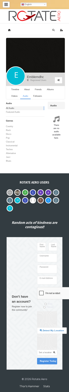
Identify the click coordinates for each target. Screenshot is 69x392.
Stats (46, 386)
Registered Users (37, 80)
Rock (8, 130)
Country (9, 126)
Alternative (11, 153)
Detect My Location (53, 330)
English (28, 4)
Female (50, 307)
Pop (8, 138)
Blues (8, 161)
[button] (53, 30)
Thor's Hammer (29, 386)
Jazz (8, 157)
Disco (8, 134)
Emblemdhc (35, 77)
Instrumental (11, 145)
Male (50, 304)
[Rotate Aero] (34, 16)
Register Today (48, 361)
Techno (9, 149)
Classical (10, 142)
